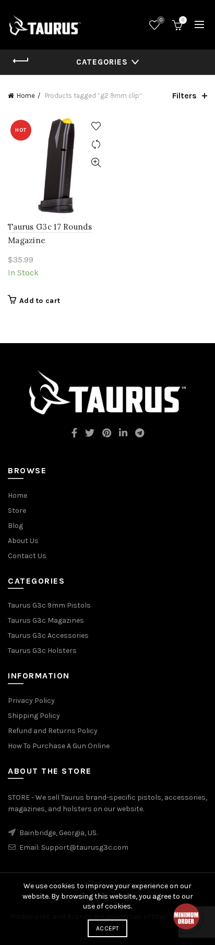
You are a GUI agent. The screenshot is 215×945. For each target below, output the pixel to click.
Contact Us (27, 555)
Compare (96, 144)
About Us (23, 540)
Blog (15, 525)
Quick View (96, 163)
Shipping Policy (34, 715)
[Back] (21, 61)
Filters (184, 95)
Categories (102, 62)
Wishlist (161, 20)
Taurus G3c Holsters (42, 650)
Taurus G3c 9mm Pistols (49, 605)
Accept (107, 928)
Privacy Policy (31, 700)
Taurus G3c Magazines (46, 620)
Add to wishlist (96, 126)
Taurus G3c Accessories (48, 635)
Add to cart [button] (39, 300)
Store (17, 510)
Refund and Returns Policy (53, 730)
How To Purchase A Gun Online (59, 745)
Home (26, 95)
